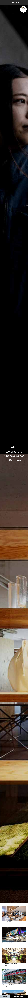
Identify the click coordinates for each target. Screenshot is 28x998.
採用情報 (5, 996)
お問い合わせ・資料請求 (19, 996)
